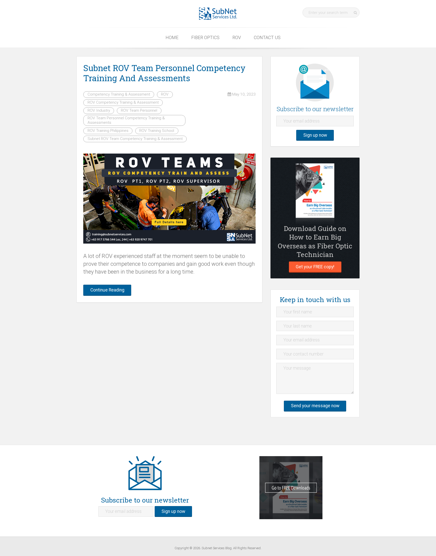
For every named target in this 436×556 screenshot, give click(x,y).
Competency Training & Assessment (119, 94)
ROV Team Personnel (139, 110)
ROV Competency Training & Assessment (123, 102)
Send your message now (315, 405)
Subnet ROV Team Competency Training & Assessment (135, 138)
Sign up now (315, 135)
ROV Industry (99, 110)
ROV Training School (156, 130)
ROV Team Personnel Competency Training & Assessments (126, 120)
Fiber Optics (205, 37)
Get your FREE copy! (315, 266)
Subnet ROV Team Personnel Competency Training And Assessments (164, 72)
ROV (236, 37)
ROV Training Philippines (108, 130)
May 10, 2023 (243, 94)
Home (172, 37)
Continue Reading (107, 289)
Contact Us (267, 37)
